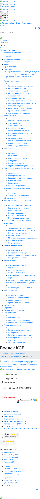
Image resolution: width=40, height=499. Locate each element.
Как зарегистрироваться (14, 72)
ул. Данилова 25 (10, 483)
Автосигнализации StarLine (19, 91)
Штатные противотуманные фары (21, 280)
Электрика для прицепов (18, 195)
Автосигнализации (11, 81)
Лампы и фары (10, 260)
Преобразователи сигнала (19, 218)
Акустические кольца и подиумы (21, 230)
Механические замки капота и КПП (22, 103)
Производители (10, 67)
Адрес (6, 64)
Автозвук (8, 148)
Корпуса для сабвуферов (18, 163)
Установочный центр (12, 53)
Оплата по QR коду (19, 74)
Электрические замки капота (20, 101)
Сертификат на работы (13, 77)
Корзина (3, 40)
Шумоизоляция (10, 198)
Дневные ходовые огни (17, 273)
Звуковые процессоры (17, 158)
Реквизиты (27, 77)
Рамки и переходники (13, 325)
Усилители (12, 156)
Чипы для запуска (15, 106)
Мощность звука (11, 457)
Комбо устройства (15, 181)
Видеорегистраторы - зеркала (20, 178)
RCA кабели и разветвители (19, 205)
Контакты (8, 478)
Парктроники (9, 308)
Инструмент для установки (19, 233)
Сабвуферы (12, 161)
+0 (1, 48)
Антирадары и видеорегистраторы (18, 168)
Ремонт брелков (10, 469)
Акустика (12, 153)
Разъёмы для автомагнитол (19, 141)
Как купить (8, 69)
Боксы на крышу (15, 300)
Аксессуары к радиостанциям (20, 323)
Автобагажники (10, 290)
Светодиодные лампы (17, 265)
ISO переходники (15, 138)
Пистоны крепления (16, 240)
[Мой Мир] (18, 401)
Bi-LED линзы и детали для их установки (21, 283)
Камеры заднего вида (13, 245)
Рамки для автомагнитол (18, 131)
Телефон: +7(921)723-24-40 (15, 424)
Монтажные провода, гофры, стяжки (23, 238)
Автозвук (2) (9, 462)
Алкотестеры (9, 305)
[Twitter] (34, 399)
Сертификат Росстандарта (19, 113)
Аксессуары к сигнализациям (20, 108)
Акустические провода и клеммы (17, 200)
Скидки (7, 62)
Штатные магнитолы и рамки (20, 121)
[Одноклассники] (36, 399)
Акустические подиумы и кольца (21, 166)
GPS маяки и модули (16, 98)
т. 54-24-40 (35, 28)
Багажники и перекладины (19, 298)
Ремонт (7, 466)
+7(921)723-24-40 (11, 480)
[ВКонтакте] (32, 399)
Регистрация (5, 25)
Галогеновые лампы (16, 270)
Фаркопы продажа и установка (17, 188)
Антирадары (13, 173)
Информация (9, 452)
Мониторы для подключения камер (22, 255)
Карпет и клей (14, 235)
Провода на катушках (17, 215)
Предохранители (15, 243)
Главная (5, 354)
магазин (7, 57)
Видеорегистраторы (16, 176)
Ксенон (11, 268)
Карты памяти (14, 183)
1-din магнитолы (14, 123)
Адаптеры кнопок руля (17, 143)
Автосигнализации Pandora (19, 88)
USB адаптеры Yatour (16, 128)
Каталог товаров (11, 411)
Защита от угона (11, 455)
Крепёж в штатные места (18, 303)
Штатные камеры (15, 250)
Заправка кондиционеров (14, 471)
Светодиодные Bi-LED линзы (20, 288)
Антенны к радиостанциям (19, 320)
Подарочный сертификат (14, 310)
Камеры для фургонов (17, 258)
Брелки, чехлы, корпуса (18, 111)
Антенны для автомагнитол (19, 146)
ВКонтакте (8, 426)
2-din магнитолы (15, 126)
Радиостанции (10, 313)
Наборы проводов (15, 213)
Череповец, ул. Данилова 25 (15, 421)
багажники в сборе (16, 295)
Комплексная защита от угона (20, 86)
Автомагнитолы (10, 116)
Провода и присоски (16, 186)
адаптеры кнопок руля (17, 342)
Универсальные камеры (17, 253)
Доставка (31, 74)
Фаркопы (12, 193)
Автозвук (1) (9, 460)
